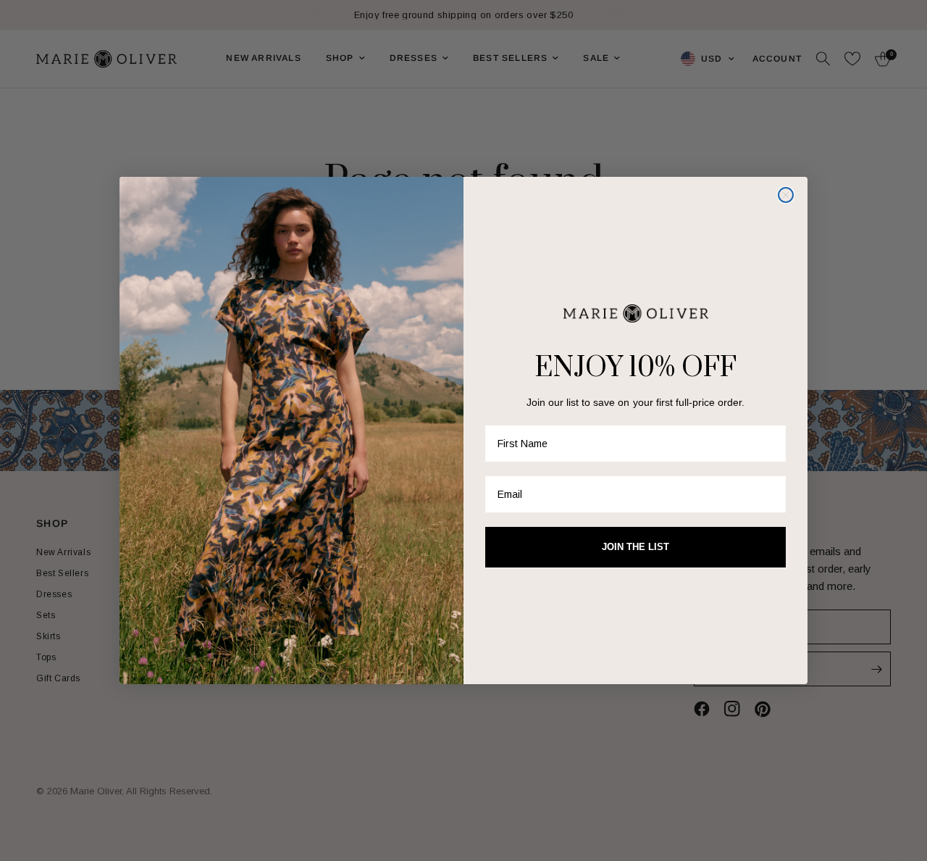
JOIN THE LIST (635, 546)
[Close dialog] (786, 195)
